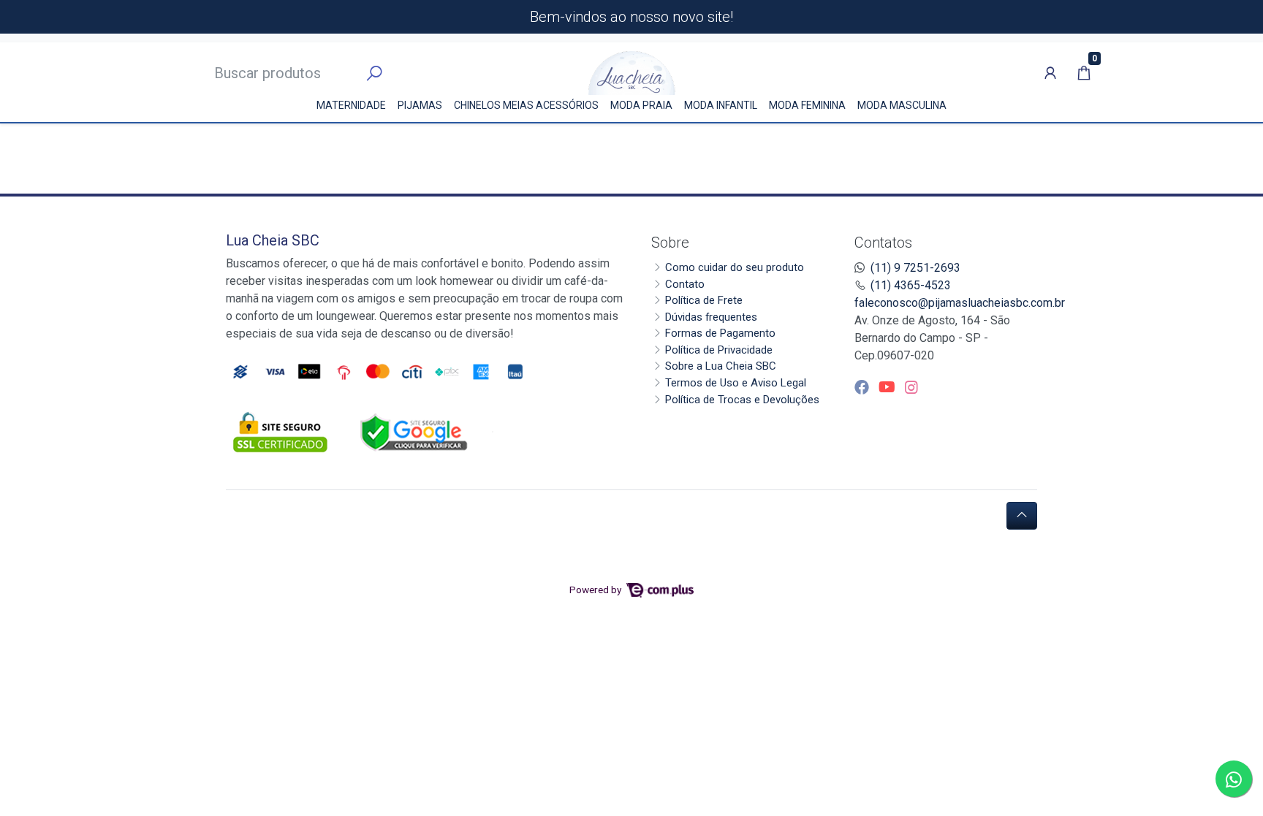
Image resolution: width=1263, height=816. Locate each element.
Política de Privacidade (719, 349)
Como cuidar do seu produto (734, 267)
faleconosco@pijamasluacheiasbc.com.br (959, 303)
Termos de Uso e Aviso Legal (735, 382)
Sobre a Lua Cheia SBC (720, 366)
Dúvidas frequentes (711, 317)
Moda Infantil (720, 105)
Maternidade (351, 105)
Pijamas (420, 105)
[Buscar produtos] (374, 73)
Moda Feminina (807, 105)
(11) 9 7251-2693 (915, 268)
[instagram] (911, 387)
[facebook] (863, 387)
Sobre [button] (670, 242)
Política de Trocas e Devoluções (742, 399)
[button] (1050, 73)
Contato (685, 284)
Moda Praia (641, 105)
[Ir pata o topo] (1021, 516)
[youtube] (889, 387)
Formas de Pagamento (720, 333)
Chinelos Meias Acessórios (526, 105)
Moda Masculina (902, 105)
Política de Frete (704, 300)
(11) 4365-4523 (911, 285)
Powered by (596, 589)
